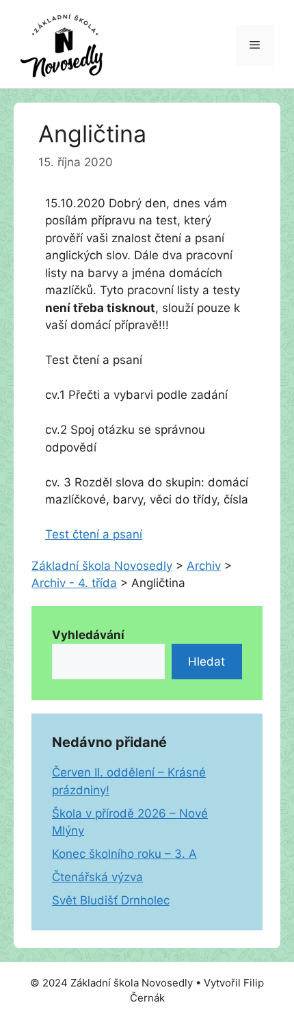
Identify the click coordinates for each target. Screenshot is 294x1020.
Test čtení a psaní (93, 534)
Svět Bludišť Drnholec (111, 900)
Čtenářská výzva (97, 877)
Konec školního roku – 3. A (124, 854)
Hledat (206, 661)
